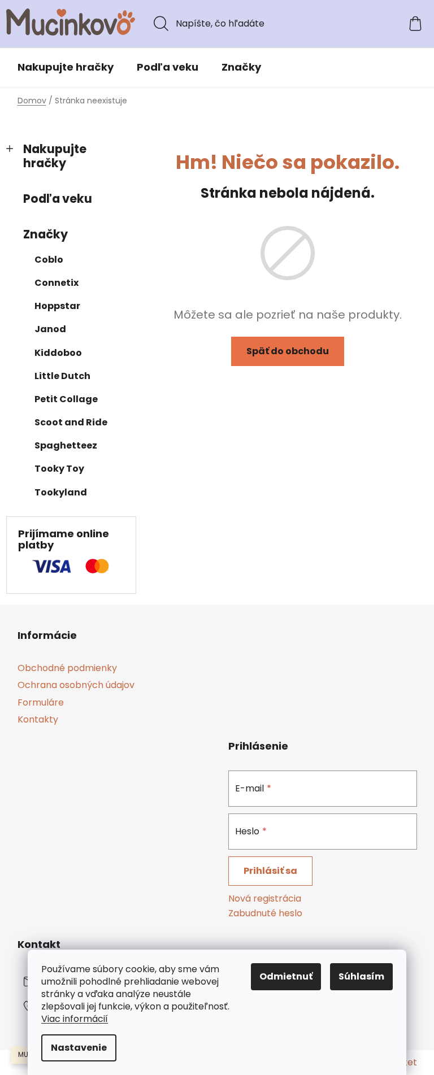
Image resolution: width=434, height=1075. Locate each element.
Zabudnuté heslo (265, 913)
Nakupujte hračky (54, 156)
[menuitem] (65, 67)
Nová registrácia (264, 899)
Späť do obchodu (287, 351)
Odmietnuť (286, 976)
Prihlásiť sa (270, 870)
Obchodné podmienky (67, 667)
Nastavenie (79, 1047)
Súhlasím (361, 976)
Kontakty (38, 719)
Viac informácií (74, 1018)
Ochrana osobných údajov (76, 684)
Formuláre (41, 702)
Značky (45, 234)
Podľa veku (57, 198)
